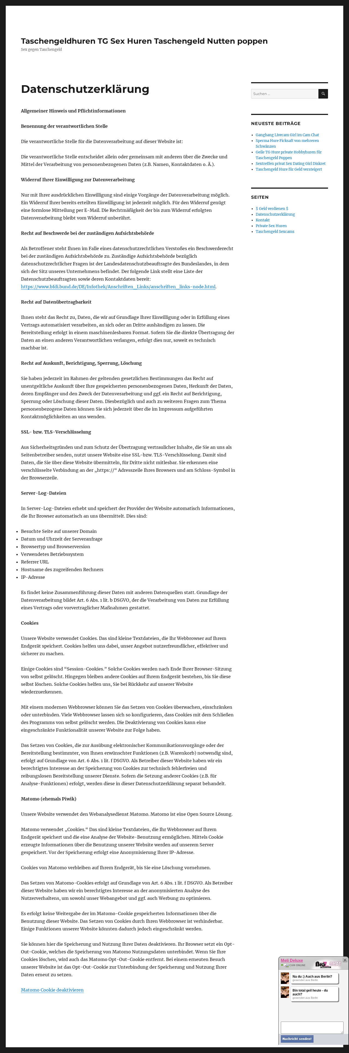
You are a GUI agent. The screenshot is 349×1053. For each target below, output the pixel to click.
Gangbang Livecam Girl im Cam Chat (287, 135)
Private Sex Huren (271, 226)
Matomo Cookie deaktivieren (52, 990)
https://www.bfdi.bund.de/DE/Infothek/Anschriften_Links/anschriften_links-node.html (118, 286)
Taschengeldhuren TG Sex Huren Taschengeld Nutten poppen (144, 41)
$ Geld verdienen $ (272, 208)
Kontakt (263, 220)
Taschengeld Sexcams (275, 231)
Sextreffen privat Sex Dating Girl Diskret (291, 163)
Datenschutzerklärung (275, 214)
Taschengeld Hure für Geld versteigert (289, 169)
